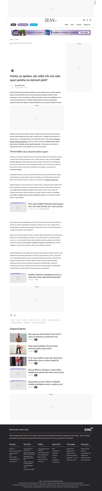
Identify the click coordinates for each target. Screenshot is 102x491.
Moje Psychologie (14, 435)
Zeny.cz (11, 39)
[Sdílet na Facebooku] (11, 315)
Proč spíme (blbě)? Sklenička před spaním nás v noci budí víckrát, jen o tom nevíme (45, 205)
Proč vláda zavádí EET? (43, 454)
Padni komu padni (42, 457)
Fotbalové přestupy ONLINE (29, 438)
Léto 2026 (27, 444)
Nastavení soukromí (84, 485)
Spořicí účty (83, 451)
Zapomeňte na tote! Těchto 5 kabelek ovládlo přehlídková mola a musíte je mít (45, 383)
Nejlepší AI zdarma (71, 453)
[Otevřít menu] (90, 20)
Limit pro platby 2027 (86, 453)
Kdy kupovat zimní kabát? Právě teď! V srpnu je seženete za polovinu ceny (44, 335)
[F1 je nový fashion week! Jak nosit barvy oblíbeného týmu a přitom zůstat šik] (18, 361)
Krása (72, 24)
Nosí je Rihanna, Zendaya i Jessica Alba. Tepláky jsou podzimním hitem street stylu (46, 371)
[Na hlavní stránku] (51, 20)
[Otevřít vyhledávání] (87, 20)
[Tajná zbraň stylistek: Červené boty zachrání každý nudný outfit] (18, 349)
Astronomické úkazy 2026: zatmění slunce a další (29, 458)
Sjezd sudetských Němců (43, 452)
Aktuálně (12, 444)
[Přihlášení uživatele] (84, 20)
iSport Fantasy (42, 435)
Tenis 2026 (54, 455)
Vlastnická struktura (27, 487)
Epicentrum (12, 448)
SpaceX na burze (70, 448)
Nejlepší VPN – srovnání (72, 457)
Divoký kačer (41, 461)
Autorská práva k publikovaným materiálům (22, 485)
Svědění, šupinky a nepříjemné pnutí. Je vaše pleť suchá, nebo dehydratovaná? (44, 276)
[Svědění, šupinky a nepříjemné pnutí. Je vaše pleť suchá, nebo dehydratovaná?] (18, 278)
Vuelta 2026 (69, 438)
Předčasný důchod (85, 448)
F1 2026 (54, 457)
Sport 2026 (56, 444)
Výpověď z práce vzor (43, 459)
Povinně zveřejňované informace (71, 487)
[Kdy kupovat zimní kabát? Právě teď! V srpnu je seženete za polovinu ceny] (18, 337)
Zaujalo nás (87, 24)
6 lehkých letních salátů (29, 469)
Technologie (71, 444)
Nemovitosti (67, 435)
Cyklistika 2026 (56, 462)
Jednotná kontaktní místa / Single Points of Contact (44, 487)
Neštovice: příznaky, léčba (15, 451)
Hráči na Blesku (32, 435)
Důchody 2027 (84, 455)
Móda (66, 24)
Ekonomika (85, 444)
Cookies (77, 485)
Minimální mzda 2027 (86, 457)
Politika (40, 444)
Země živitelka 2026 (85, 459)
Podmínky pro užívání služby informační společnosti (44, 485)
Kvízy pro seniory (13, 457)
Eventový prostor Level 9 (45, 438)
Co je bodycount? (13, 461)
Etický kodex (60, 487)
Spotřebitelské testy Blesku (55, 435)
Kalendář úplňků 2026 (14, 459)
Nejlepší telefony (70, 451)
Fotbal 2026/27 (56, 451)
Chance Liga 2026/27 (59, 438)
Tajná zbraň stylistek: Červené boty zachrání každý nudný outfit (43, 347)
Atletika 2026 (55, 459)
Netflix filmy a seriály (71, 459)
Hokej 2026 (55, 453)
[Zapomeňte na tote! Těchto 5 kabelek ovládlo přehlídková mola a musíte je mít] (18, 385)
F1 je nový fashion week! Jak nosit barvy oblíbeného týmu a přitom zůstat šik (45, 359)
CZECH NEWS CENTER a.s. (57, 481)
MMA (53, 448)
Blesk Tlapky (23, 435)
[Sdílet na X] (14, 315)
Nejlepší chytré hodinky (72, 455)
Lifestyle (78, 24)
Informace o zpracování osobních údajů (65, 485)
